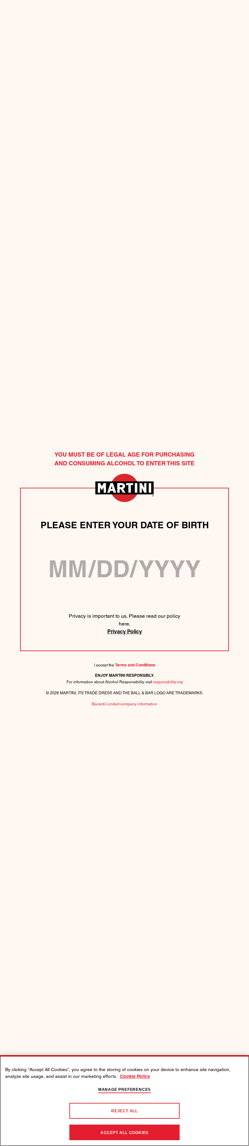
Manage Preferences (124, 1089)
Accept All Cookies (124, 1132)
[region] (124, 1100)
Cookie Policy (135, 1077)
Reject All (124, 1111)
